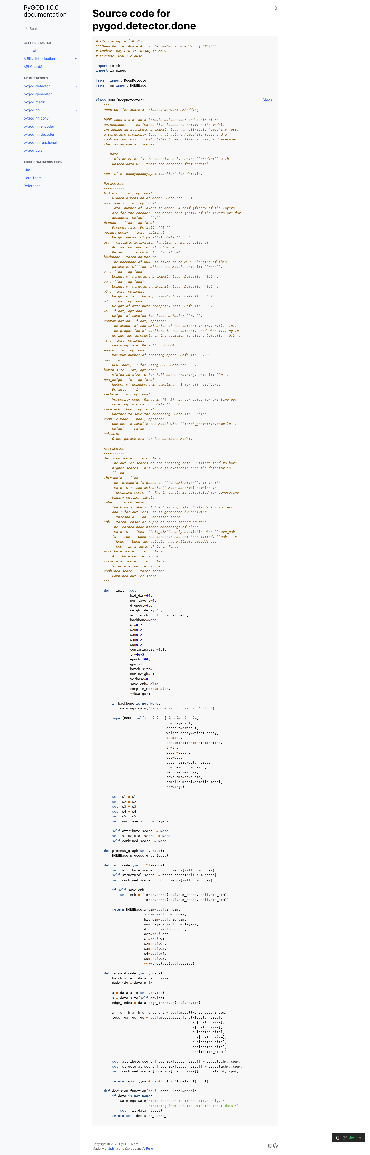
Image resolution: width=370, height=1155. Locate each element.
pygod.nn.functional (40, 142)
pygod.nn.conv (36, 118)
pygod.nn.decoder (39, 134)
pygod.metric (35, 102)
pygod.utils (33, 150)
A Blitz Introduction (39, 58)
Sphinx (113, 1148)
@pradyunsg (134, 1148)
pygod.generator (38, 94)
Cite (27, 170)
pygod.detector (37, 86)
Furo (149, 1148)
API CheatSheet (37, 66)
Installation (32, 50)
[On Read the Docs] (270, 1146)
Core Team (33, 178)
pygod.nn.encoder (39, 126)
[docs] (268, 100)
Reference (32, 186)
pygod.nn (32, 110)
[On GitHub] (275, 1146)
